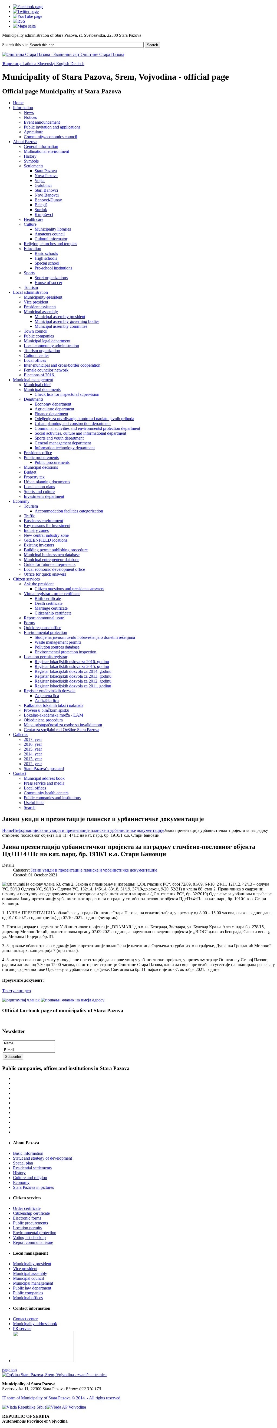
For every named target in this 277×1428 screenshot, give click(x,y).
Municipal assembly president (60, 316)
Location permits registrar (45, 656)
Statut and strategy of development (42, 1158)
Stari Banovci (46, 190)
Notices (30, 117)
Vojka (40, 180)
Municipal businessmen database (52, 554)
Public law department (32, 1288)
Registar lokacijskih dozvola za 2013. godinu (73, 676)
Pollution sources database (57, 647)
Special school (47, 263)
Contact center (25, 1318)
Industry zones (36, 530)
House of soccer (48, 282)
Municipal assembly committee (61, 326)
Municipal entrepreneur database (51, 559)
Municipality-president (43, 297)
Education (32, 248)
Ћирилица (12, 63)
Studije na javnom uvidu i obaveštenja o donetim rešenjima (85, 637)
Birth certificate (48, 598)
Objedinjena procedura (43, 720)
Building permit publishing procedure (56, 550)
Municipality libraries (53, 229)
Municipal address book (44, 778)
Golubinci (43, 185)
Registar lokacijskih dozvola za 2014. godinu (73, 671)
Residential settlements (32, 1168)
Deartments (33, 399)
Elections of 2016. (39, 375)
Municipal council (28, 1278)
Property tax (34, 477)
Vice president (36, 302)
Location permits (27, 1228)
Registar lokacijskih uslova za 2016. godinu (72, 661)
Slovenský (46, 63)
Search (152, 45)
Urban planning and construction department (73, 423)
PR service (22, 1328)
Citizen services (26, 579)
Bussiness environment (43, 520)
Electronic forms (27, 1218)
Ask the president (39, 584)
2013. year (33, 759)
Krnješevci (44, 214)
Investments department (44, 496)
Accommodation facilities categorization (69, 511)
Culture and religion (30, 1177)
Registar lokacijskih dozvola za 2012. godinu (73, 681)
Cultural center (36, 355)
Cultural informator (51, 239)
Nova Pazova (46, 175)
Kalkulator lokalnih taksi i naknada (53, 705)
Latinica (29, 63)
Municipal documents (42, 389)
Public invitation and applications (52, 127)
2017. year (33, 739)
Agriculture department (54, 409)
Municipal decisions (41, 467)
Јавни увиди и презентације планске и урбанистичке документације (101, 830)
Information (23, 107)
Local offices (35, 360)
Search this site (15, 44)
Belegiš (41, 204)
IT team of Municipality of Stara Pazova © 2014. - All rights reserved (61, 1398)
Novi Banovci (47, 195)
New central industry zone (46, 535)
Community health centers (46, 793)
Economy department (53, 404)
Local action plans (39, 486)
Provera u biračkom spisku (46, 710)
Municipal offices (28, 1297)
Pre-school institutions (53, 268)
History (30, 156)
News (29, 112)
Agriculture (33, 132)
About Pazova (25, 141)
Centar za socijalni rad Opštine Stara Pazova (61, 729)
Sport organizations (51, 277)
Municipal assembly (41, 311)
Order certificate (27, 1208)
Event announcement (42, 122)
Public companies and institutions (52, 797)
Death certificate (48, 603)
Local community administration (51, 345)
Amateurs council (50, 234)
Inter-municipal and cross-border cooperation (62, 365)
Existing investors (39, 545)
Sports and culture (39, 491)
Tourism (31, 287)
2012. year (33, 763)
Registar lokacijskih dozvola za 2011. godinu (73, 686)
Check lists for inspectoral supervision (67, 394)
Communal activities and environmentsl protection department (87, 428)
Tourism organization (42, 350)
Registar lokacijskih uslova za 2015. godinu (72, 666)
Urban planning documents (47, 482)
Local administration (30, 292)
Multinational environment (46, 151)
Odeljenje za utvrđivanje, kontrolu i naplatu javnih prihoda (84, 418)
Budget (30, 472)
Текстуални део (16, 990)
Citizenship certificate (53, 613)
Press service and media (44, 783)
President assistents (40, 307)
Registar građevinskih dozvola (49, 690)
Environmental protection (45, 632)
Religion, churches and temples (50, 243)
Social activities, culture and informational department (80, 433)
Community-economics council (50, 136)
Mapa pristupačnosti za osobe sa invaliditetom (63, 725)
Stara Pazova (46, 170)
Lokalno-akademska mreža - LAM (53, 715)
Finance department (51, 413)
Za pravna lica (47, 695)
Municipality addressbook (35, 1323)
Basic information (28, 1153)
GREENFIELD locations (45, 540)
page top (9, 1370)
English (63, 63)
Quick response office (42, 627)
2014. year (33, 754)
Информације (25, 830)
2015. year (33, 749)
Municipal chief (37, 384)
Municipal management (33, 379)
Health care (33, 219)
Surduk (41, 209)
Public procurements (41, 457)
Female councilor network (46, 370)
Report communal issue (44, 618)
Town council (35, 331)
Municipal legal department (47, 341)
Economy (21, 501)
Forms (29, 622)
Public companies (39, 336)
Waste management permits (58, 642)
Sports (29, 273)
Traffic (29, 516)
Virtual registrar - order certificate (52, 593)
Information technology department (65, 447)
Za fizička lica (47, 700)
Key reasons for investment (47, 525)
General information (41, 146)
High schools (46, 258)
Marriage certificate (51, 608)
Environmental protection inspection (65, 652)
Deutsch (77, 63)
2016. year (33, 744)
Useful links (34, 802)
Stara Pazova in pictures (33, 1187)
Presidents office (38, 452)
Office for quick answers (45, 574)
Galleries (20, 734)
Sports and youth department (59, 438)
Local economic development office (54, 569)
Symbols (31, 161)
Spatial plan (23, 1163)
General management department (63, 443)
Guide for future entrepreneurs (49, 564)
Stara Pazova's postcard (44, 768)
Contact (19, 773)
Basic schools (46, 253)
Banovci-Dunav (48, 200)
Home (18, 102)
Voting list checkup (29, 1237)
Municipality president (32, 1263)
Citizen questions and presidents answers (69, 588)
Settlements (33, 166)
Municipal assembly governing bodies (67, 321)
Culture (30, 224)
